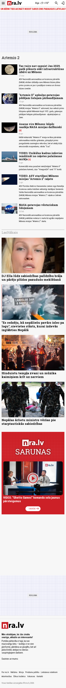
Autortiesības (7, 676)
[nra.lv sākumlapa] (14, 3)
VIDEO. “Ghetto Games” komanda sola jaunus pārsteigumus (31, 499)
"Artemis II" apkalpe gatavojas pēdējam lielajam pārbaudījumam (41, 96)
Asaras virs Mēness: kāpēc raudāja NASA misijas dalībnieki (40, 125)
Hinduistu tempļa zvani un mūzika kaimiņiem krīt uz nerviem (29, 375)
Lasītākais (10, 232)
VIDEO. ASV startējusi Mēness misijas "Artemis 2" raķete (39, 177)
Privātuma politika (32, 672)
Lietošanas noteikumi (49, 672)
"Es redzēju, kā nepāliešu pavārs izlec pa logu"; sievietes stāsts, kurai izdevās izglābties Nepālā (33, 326)
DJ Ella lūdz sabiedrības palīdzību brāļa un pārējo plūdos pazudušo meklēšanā (32, 277)
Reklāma (14, 672)
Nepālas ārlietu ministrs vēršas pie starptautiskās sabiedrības (29, 422)
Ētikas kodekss (19, 676)
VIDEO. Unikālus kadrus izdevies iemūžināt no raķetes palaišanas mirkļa (40, 156)
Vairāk (34, 508)
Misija (21, 672)
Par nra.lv (5, 672)
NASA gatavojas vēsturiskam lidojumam (38, 206)
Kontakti (40, 676)
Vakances (31, 676)
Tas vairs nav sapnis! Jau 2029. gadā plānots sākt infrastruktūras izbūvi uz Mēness (41, 69)
